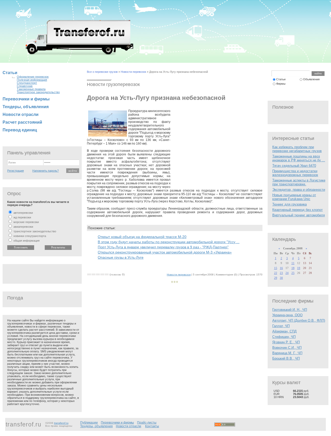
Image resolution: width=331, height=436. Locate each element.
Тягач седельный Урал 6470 (294, 166)
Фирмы (280, 83)
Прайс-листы (146, 422)
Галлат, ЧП (281, 326)
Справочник (25, 86)
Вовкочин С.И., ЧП (287, 348)
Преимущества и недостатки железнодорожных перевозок (295, 173)
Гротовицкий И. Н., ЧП (289, 310)
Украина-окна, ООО (287, 315)
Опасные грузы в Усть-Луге (121, 257)
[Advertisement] (216, 148)
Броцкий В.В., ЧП (286, 358)
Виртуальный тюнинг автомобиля (298, 215)
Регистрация (15, 170)
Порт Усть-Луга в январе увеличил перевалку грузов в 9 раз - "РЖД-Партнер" (163, 247)
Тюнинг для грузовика (289, 204)
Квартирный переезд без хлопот (297, 210)
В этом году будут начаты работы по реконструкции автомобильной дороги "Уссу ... (168, 242)
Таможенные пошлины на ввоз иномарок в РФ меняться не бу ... (298, 158)
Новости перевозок (133, 71)
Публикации (89, 422)
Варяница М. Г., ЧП (287, 353)
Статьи (10, 72)
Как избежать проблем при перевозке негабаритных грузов (297, 149)
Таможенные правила (31, 89)
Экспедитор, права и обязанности (298, 190)
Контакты (152, 426)
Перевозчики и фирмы (26, 99)
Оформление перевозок (33, 76)
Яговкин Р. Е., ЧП (286, 342)
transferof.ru (61, 423)
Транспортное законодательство (38, 92)
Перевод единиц (20, 130)
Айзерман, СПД (284, 331)
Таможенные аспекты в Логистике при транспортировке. (298, 182)
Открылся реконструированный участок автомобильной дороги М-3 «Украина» (165, 252)
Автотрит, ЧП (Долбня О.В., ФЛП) (298, 320)
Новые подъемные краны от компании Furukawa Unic (294, 197)
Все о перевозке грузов (102, 71)
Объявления (311, 79)
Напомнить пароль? (45, 170)
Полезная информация (32, 79)
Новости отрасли (21, 114)
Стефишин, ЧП (284, 337)
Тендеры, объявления (26, 107)
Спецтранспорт (27, 82)
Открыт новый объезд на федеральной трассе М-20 (142, 237)
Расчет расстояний (22, 122)
